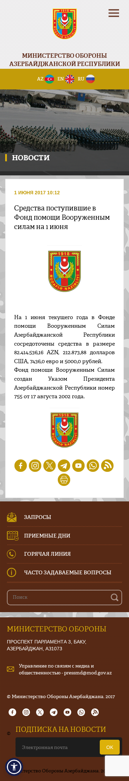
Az (40, 79)
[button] (14, 767)
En (60, 79)
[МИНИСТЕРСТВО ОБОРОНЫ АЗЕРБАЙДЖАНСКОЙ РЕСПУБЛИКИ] (64, 28)
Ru (81, 79)
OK (109, 747)
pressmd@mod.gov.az (88, 672)
